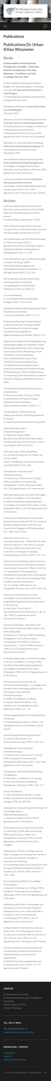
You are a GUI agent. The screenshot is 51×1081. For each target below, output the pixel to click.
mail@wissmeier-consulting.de (18, 1032)
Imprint (7, 1056)
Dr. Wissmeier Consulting (26, 1072)
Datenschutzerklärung (14, 1059)
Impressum (9, 1052)
